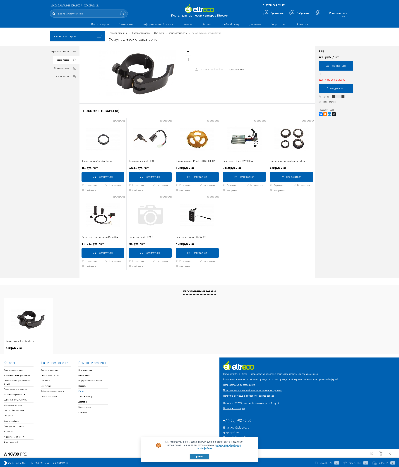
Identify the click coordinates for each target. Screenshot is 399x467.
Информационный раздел (158, 24)
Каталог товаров (65, 36)
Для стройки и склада (14, 410)
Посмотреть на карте (234, 408)
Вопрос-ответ (278, 24)
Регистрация (91, 5)
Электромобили (11, 421)
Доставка (255, 24)
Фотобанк (45, 380)
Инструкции (46, 386)
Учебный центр (231, 24)
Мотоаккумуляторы (13, 405)
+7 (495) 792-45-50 (274, 4)
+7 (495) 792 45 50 (40, 463)
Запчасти (8, 431)
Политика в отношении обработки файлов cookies (248, 396)
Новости (187, 24)
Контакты (302, 24)
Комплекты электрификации (17, 375)
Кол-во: (326, 96)
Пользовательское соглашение (239, 385)
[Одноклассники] (325, 114)
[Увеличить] (137, 73)
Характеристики (61, 68)
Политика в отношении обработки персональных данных (252, 390)
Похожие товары (61, 76)
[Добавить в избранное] (188, 52)
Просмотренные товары (199, 291)
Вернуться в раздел (60, 51)
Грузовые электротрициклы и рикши (17, 382)
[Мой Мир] (329, 114)
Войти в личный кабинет (65, 5)
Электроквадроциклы (14, 426)
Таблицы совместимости (52, 391)
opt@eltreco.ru (240, 427)
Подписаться (105, 176)
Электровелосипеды (13, 370)
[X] (334, 114)
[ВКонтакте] (321, 114)
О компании (126, 24)
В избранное (90, 190)
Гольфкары (9, 416)
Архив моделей (11, 442)
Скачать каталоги (49, 396)
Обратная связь (17, 463)
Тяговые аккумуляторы (15, 394)
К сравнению (91, 185)
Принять (199, 456)
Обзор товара (63, 60)
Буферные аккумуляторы (15, 400)
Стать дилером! (336, 88)
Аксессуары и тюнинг (14, 437)
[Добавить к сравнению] (188, 59)
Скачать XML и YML (50, 375)
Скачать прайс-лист (50, 370)
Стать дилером (100, 24)
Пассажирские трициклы (15, 389)
